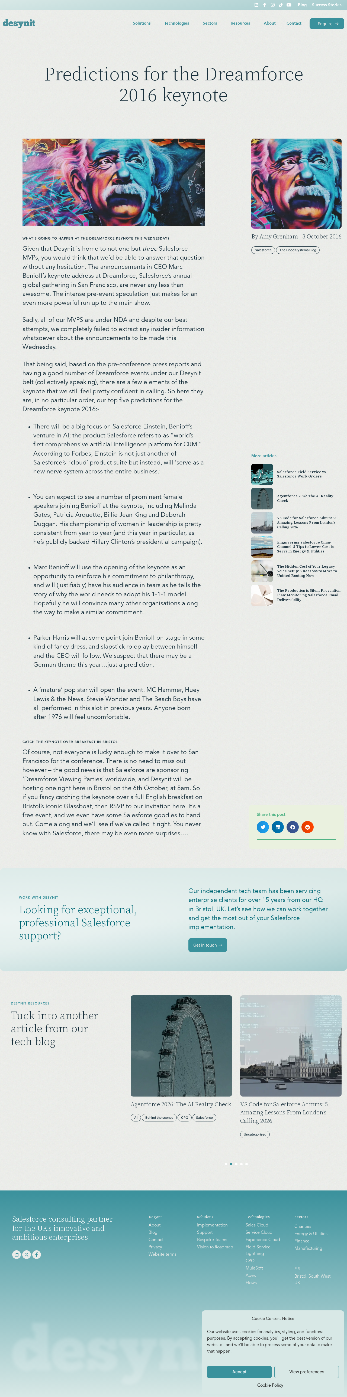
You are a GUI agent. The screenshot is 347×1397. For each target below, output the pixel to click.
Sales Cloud (257, 1225)
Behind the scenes (159, 1117)
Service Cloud (259, 1233)
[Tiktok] (281, 5)
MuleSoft (254, 1268)
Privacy (155, 1247)
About (270, 24)
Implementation (212, 1225)
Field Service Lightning (258, 1250)
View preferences (306, 1371)
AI (135, 1117)
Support (205, 1233)
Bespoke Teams (212, 1240)
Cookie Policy (270, 1385)
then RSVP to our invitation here (140, 807)
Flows (251, 1283)
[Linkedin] (256, 5)
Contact (294, 24)
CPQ (184, 1117)
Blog (302, 5)
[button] (263, 827)
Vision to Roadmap (215, 1247)
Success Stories (327, 5)
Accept (239, 1371)
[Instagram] (273, 5)
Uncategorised (255, 1134)
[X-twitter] (26, 1254)
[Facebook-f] (264, 5)
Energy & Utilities (310, 1234)
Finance (302, 1241)
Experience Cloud (263, 1240)
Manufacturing (308, 1248)
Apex (251, 1276)
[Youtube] (289, 5)
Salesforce (204, 1117)
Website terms (162, 1254)
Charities (302, 1227)
